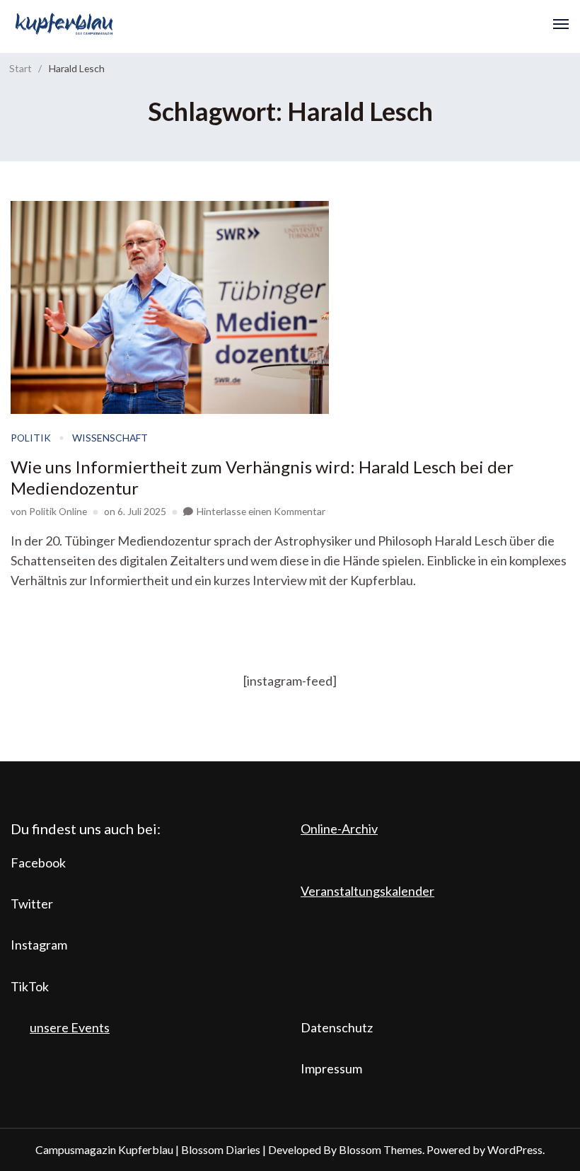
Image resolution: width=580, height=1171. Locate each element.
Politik (31, 438)
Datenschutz (337, 1027)
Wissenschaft (110, 438)
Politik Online (58, 511)
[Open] (560, 24)
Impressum (331, 1068)
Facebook (38, 862)
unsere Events (70, 1027)
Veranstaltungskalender (367, 891)
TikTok (30, 986)
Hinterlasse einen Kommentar (261, 511)
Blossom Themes (380, 1149)
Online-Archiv (339, 828)
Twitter (32, 903)
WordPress (515, 1149)
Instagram (39, 944)
